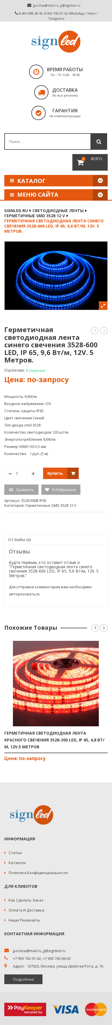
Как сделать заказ (26, 900)
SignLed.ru (16, 210)
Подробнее (23, 979)
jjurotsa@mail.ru (46, 5)
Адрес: (19, 966)
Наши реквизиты (24, 920)
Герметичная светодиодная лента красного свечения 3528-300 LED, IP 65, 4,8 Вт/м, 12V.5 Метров (54, 739)
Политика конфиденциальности (38, 872)
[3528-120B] (56, 276)
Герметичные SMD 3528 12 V (34, 215)
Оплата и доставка (26, 910)
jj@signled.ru (70, 5)
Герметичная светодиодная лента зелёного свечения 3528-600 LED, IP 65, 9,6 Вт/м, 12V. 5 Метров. (104, 330)
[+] (33, 473)
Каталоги (17, 862)
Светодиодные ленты (58, 210)
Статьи (15, 852)
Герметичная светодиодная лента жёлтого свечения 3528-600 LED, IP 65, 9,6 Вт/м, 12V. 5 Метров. (95, 330)
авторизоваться (24, 594)
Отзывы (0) (19, 539)
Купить (55, 473)
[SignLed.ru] (56, 42)
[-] (10, 473)
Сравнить (25, 489)
